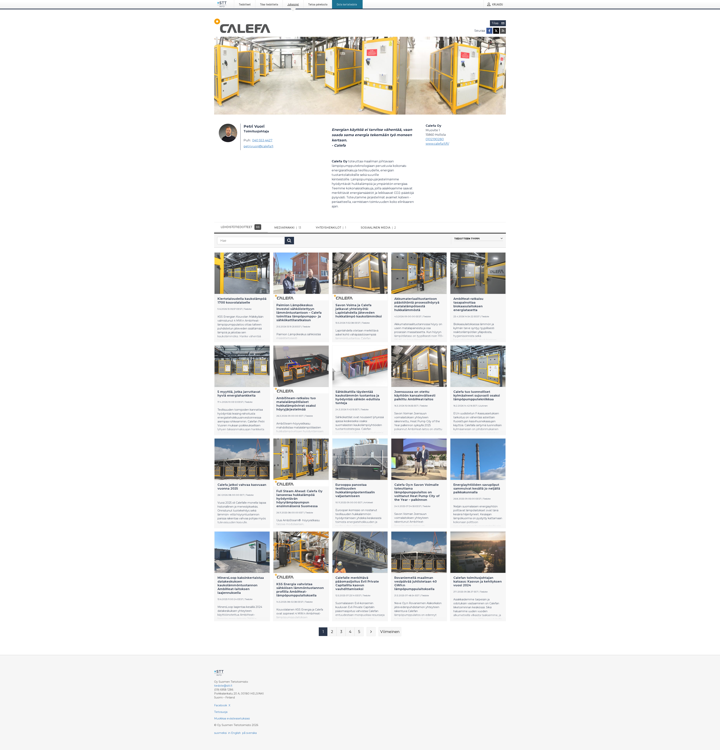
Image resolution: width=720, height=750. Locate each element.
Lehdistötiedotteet (240, 227)
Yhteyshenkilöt (331, 227)
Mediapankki (287, 227)
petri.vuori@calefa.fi (258, 146)
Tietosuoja (220, 712)
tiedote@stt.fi (223, 685)
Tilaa (494, 23)
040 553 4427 (262, 140)
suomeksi (220, 733)
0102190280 (435, 139)
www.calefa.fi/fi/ (437, 144)
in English (234, 733)
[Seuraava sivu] (371, 631)
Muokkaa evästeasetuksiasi (232, 718)
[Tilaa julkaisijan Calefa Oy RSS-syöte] (503, 31)
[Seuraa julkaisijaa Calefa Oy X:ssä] (496, 31)
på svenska (249, 733)
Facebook (220, 705)
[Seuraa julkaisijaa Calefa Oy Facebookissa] (489, 31)
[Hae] (289, 240)
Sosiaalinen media (378, 227)
